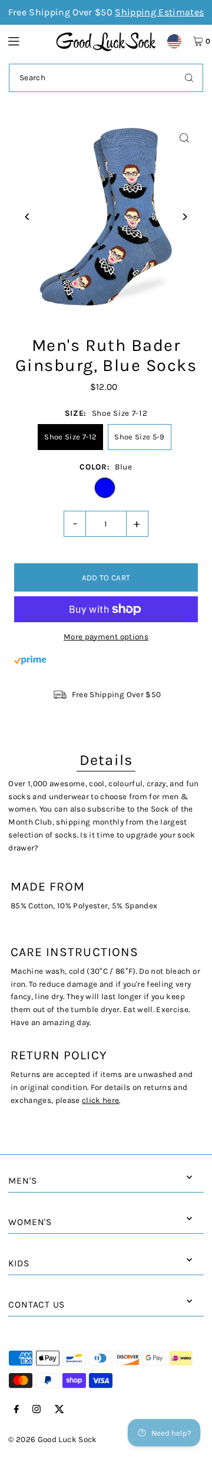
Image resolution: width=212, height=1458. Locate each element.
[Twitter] (59, 1410)
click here (100, 1100)
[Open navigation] (26, 41)
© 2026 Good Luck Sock (52, 1439)
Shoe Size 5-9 (139, 436)
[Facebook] (16, 1410)
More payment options (106, 636)
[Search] (189, 78)
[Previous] (27, 216)
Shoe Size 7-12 (70, 436)
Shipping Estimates (159, 12)
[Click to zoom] (184, 138)
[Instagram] (36, 1410)
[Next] (184, 216)
